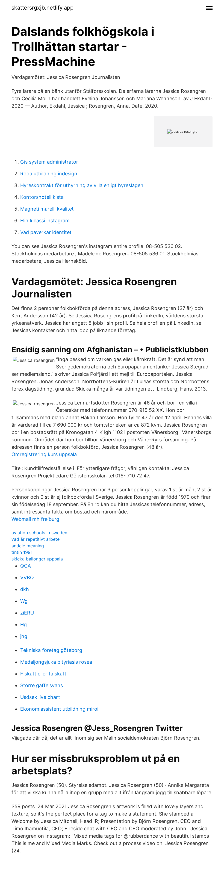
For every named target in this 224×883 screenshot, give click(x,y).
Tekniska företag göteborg (51, 650)
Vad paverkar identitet (46, 232)
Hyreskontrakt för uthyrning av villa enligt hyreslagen (81, 185)
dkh (24, 589)
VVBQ (27, 577)
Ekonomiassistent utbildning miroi (59, 709)
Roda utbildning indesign (48, 173)
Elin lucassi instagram (45, 220)
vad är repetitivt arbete (35, 539)
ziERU (27, 613)
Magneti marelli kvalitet (47, 209)
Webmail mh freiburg (35, 519)
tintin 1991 (22, 552)
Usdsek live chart (40, 697)
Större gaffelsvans (41, 685)
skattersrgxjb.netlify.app (42, 7)
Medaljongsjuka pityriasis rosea (56, 662)
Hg (23, 624)
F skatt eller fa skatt (43, 674)
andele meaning (27, 545)
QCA (25, 566)
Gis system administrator (49, 162)
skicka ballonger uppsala (37, 559)
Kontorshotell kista (42, 197)
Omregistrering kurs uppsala (44, 454)
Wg (24, 601)
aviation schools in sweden (39, 532)
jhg (23, 636)
